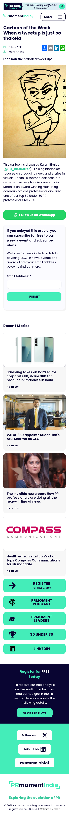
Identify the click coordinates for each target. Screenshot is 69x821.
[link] (34, 6)
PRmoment (34, 763)
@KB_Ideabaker (17, 169)
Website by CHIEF (50, 809)
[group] (34, 6)
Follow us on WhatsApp (37, 215)
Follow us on (31, 735)
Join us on (31, 749)
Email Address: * (19, 276)
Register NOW (34, 713)
